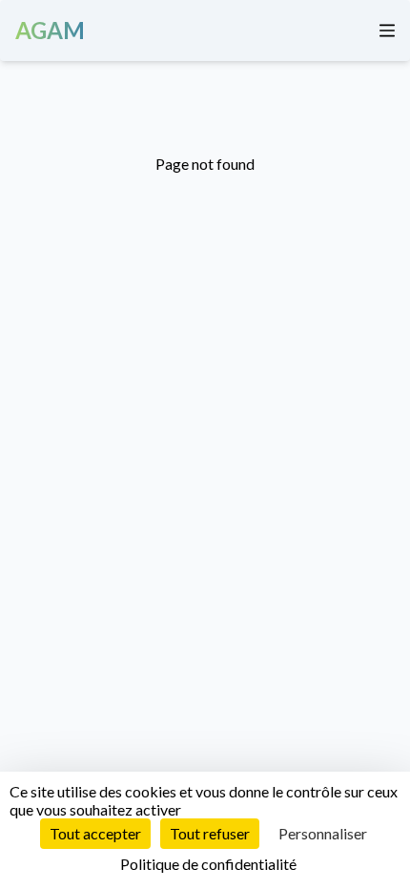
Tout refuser (210, 833)
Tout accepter (95, 833)
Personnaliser (322, 833)
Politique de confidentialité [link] (208, 864)
